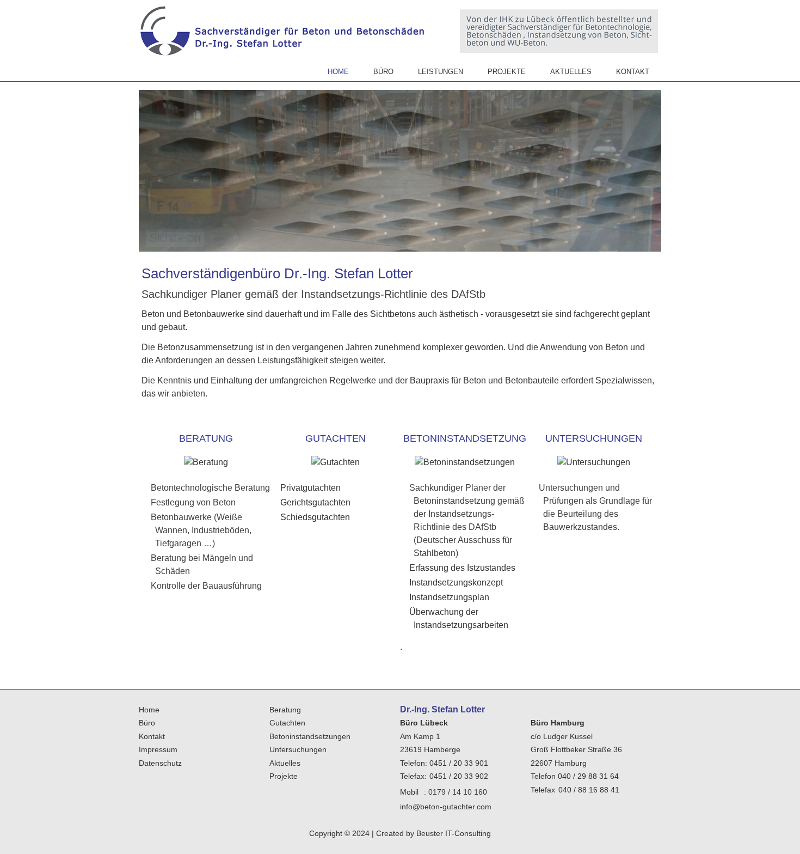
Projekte (507, 72)
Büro (383, 72)
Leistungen (440, 72)
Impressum (158, 749)
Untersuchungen (298, 749)
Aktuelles (571, 72)
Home (338, 72)
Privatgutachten (310, 487)
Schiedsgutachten (315, 517)
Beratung (285, 709)
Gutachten (287, 722)
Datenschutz (160, 763)
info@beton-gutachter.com (445, 806)
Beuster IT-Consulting (453, 833)
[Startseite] (283, 32)
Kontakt (632, 72)
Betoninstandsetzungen (309, 736)
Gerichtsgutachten (315, 502)
